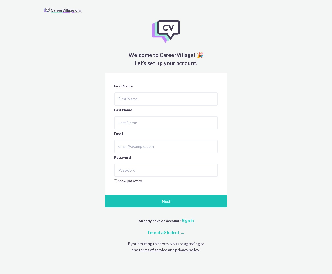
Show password (130, 181)
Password (122, 157)
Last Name (123, 110)
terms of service (152, 249)
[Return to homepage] (64, 10)
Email (118, 133)
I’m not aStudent (163, 232)
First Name (123, 86)
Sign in (187, 220)
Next (166, 201)
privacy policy (187, 249)
